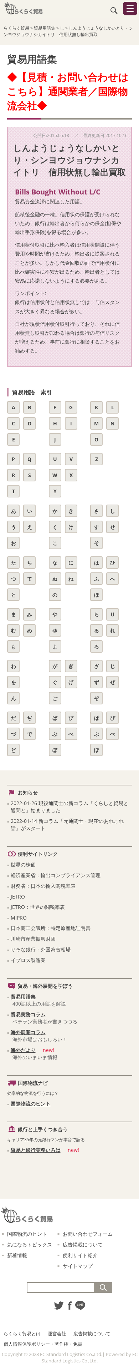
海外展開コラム (28, 1032)
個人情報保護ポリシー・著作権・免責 (43, 1344)
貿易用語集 (23, 996)
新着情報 (17, 1255)
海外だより (23, 1050)
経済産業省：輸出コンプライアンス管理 (56, 875)
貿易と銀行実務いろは (36, 1150)
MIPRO (19, 917)
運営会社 (57, 1333)
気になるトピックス (29, 1244)
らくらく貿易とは (22, 1333)
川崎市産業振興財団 (33, 938)
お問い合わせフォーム (88, 1233)
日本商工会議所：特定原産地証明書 (51, 928)
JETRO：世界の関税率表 (38, 907)
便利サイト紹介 (80, 1255)
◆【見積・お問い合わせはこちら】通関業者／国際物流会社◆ (68, 91)
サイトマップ (78, 1266)
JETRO (18, 896)
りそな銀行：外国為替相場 (41, 949)
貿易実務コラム (28, 1014)
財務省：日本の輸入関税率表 (43, 885)
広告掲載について (83, 1244)
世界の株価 (23, 864)
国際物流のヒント (31, 1103)
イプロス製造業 (28, 960)
